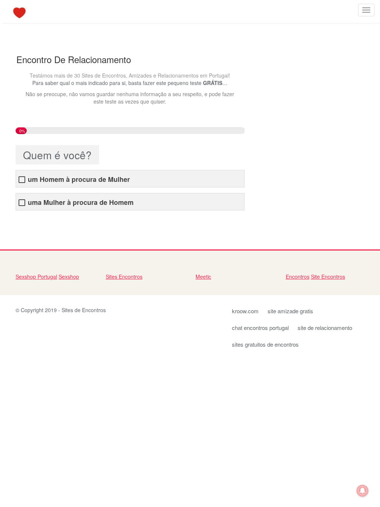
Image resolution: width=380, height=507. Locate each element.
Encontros (297, 276)
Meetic (203, 276)
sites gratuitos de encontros (265, 344)
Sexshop (69, 276)
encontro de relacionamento (49, 221)
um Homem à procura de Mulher (79, 179)
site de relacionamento (325, 327)
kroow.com (245, 311)
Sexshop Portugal (36, 276)
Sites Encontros (124, 276)
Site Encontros (328, 276)
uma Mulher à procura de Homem (81, 202)
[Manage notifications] (362, 491)
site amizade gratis (290, 311)
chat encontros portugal (260, 327)
